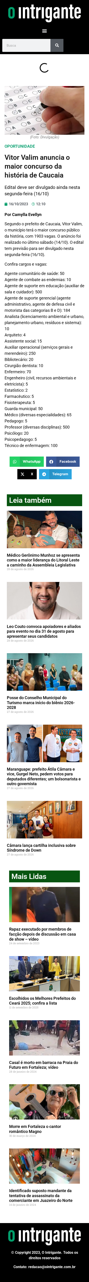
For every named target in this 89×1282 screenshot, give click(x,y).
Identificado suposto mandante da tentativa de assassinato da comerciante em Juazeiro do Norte (41, 1195)
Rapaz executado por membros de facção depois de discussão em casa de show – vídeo (42, 934)
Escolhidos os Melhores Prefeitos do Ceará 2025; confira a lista (42, 1001)
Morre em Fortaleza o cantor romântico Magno (35, 1129)
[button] (44, 30)
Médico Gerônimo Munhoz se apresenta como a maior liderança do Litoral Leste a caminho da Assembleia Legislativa (43, 560)
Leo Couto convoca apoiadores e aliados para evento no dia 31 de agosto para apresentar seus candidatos (44, 631)
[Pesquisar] (56, 45)
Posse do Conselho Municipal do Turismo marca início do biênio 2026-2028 (41, 702)
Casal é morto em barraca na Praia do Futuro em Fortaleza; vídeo (43, 1065)
